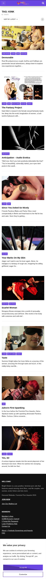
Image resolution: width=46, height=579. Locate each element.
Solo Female (12, 304)
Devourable (7, 57)
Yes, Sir (5, 458)
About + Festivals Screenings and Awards (17, 530)
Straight (29, 103)
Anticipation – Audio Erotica (16, 157)
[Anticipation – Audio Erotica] (23, 138)
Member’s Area (7, 516)
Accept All (23, 567)
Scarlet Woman (9, 308)
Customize (23, 574)
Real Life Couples (15, 103)
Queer (18, 53)
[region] (23, 559)
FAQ (3, 533)
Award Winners (6, 53)
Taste (4, 358)
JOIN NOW (6, 499)
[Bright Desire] (23, 3)
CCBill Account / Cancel (10, 519)
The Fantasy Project (12, 107)
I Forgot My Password (10, 521)
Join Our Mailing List (9, 504)
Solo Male (23, 103)
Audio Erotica (5, 153)
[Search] (43, 3)
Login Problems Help (9, 524)
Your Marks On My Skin (13, 258)
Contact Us (6, 526)
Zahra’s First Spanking (13, 408)
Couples (13, 53)
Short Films (24, 53)
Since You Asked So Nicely (15, 208)
